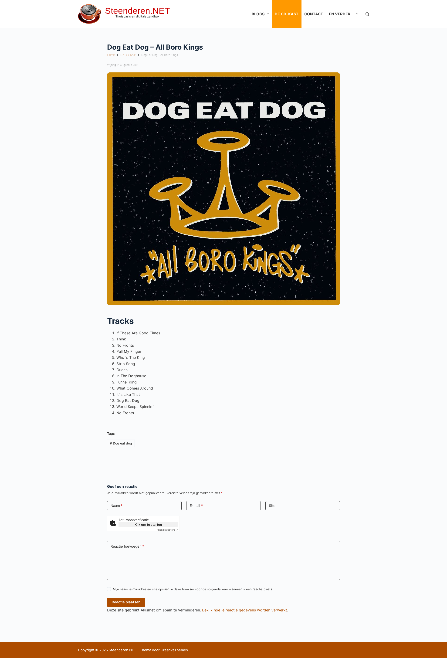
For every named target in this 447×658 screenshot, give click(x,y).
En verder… (341, 14)
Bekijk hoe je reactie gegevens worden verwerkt (244, 610)
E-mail (196, 505)
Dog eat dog (121, 443)
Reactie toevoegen (127, 546)
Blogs (258, 14)
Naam (116, 505)
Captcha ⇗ (167, 529)
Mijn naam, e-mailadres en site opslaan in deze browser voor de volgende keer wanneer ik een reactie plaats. (193, 589)
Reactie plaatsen (126, 602)
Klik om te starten (148, 524)
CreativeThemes (174, 650)
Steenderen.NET (137, 11)
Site (272, 505)
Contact (313, 14)
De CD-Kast (286, 14)
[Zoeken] (367, 14)
